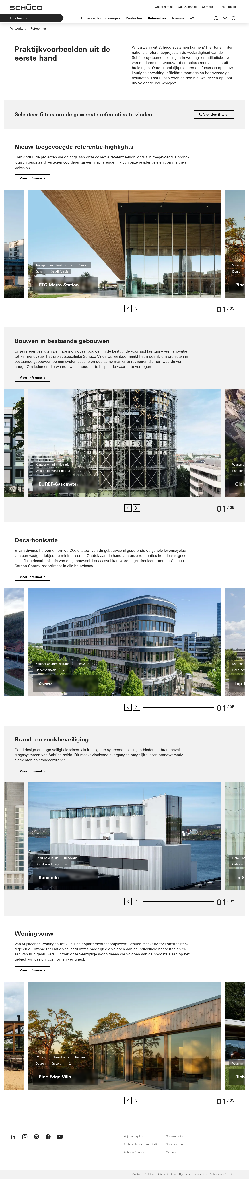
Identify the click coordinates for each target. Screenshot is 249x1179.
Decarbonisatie (46, 670)
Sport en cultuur (47, 858)
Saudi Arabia (60, 271)
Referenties (157, 18)
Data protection (166, 1174)
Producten (134, 18)
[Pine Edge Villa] (124, 1036)
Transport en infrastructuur (54, 265)
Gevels (40, 271)
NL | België (229, 7)
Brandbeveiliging (47, 864)
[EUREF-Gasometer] (124, 443)
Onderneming (164, 7)
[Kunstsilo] (124, 836)
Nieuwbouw (60, 1057)
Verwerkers (18, 28)
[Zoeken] (234, 18)
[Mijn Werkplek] (216, 18)
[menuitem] (13, 1137)
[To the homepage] (26, 7)
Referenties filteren (214, 114)
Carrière (207, 7)
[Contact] (225, 18)
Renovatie (82, 664)
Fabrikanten (18, 18)
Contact (137, 1174)
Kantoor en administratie (52, 464)
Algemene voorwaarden (192, 1174)
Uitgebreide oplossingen (100, 18)
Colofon (149, 1174)
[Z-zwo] (124, 642)
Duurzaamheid (188, 7)
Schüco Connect (135, 1152)
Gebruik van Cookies (222, 1174)
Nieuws (178, 18)
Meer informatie (32, 178)
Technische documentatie (141, 1144)
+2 (192, 18)
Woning (237, 265)
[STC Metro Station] (124, 244)
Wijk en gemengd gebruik (53, 471)
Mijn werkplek (133, 1136)
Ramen (80, 1057)
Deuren (83, 265)
